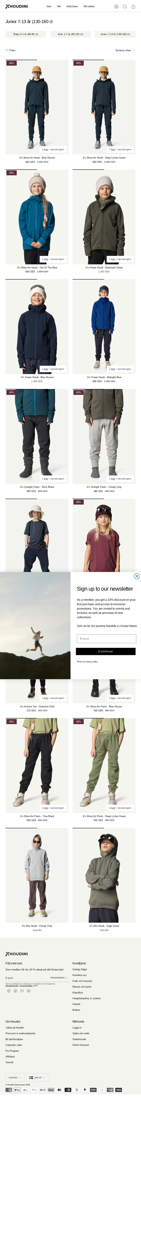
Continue (105, 651)
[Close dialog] (137, 576)
